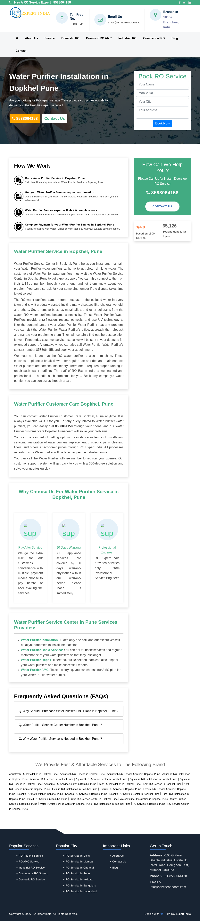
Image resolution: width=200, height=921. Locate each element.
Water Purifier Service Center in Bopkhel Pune (65, 803)
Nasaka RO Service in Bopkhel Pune (86, 793)
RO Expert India (181, 913)
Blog (174, 38)
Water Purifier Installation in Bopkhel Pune (144, 799)
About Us (31, 38)
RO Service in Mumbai (79, 861)
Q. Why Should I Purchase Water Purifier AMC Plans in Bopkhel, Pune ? (68, 711)
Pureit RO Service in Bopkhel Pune (47, 799)
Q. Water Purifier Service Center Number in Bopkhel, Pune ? (60, 724)
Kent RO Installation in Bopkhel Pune (119, 783)
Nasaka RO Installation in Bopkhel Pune (40, 793)
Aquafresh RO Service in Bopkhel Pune (82, 774)
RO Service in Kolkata (79, 879)
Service (50, 38)
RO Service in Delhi (77, 855)
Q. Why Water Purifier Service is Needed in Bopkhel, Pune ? (60, 738)
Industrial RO (127, 38)
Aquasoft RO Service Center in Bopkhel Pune (101, 779)
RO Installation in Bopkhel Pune (112, 803)
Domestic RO (70, 38)
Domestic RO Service (32, 879)
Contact (21, 50)
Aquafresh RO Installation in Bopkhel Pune (33, 774)
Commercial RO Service (33, 873)
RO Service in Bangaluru (80, 885)
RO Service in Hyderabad (81, 891)
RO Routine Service (31, 855)
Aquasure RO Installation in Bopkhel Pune (153, 779)
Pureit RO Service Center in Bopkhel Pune (94, 799)
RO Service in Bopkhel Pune (149, 803)
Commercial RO (154, 38)
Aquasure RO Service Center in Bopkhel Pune (70, 783)
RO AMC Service (29, 861)
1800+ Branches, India (171, 22)
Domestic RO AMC (99, 38)
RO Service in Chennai (79, 867)
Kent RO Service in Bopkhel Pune (162, 783)
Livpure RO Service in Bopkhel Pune (120, 789)
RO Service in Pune (77, 873)
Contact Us (54, 118)
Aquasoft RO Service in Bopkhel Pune (51, 779)
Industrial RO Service (32, 867)
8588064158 (62, 2)
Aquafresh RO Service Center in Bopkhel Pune (133, 774)
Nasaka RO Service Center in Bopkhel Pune (134, 793)
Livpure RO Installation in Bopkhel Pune (74, 789)
